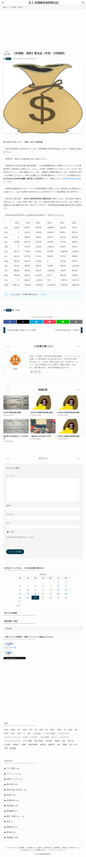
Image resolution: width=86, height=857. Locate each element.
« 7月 (18, 606)
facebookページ (73, 847)
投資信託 (16, 744)
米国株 (18, 310)
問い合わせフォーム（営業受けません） (34, 850)
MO (76, 730)
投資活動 (12, 806)
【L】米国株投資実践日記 (43, 2)
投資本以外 (13, 800)
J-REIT (59, 730)
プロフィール (14, 774)
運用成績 (13, 748)
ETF (30, 730)
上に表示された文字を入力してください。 (21, 537)
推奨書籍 (12, 811)
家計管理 (12, 784)
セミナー (54, 737)
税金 (58, 744)
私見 (10, 821)
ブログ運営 (13, 768)
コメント (10, 476)
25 (28, 597)
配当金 (8, 58)
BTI (19, 730)
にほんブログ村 (9, 648)
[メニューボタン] (2, 2)
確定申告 (51, 744)
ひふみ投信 (37, 733)
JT (65, 730)
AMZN (13, 730)
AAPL (6, 730)
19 (35, 594)
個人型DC (49, 741)
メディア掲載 (27, 741)
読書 (5, 748)
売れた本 (70, 741)
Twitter (64, 847)
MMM (70, 730)
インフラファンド (63, 733)
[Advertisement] (43, 26)
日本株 (23, 744)
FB (36, 730)
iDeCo (52, 730)
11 (28, 590)
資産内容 (12, 827)
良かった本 (73, 744)
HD (47, 730)
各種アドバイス (14, 779)
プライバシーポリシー (57, 850)
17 (20, 594)
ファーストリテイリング (12, 741)
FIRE (41, 730)
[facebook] (35, 371)
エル (15, 369)
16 (66, 590)
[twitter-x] (39, 371)
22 (58, 594)
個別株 (57, 741)
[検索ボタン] (83, 2)
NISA (13, 733)
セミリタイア (64, 737)
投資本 (11, 795)
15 (58, 590)
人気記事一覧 (30, 847)
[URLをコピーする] (76, 322)
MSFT (6, 733)
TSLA (19, 733)
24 (20, 597)
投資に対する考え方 (16, 790)
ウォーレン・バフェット (12, 737)
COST (25, 730)
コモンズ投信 (44, 737)
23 (66, 594)
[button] (9, 322)
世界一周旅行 (38, 741)
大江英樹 (7, 744)
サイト (8, 523)
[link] (31, 371)
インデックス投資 (49, 733)
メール (9, 514)
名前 (8, 505)
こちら (43, 294)
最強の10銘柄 (32, 744)
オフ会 (25, 737)
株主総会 (43, 744)
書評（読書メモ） (15, 816)
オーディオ (33, 737)
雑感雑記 (12, 837)
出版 (63, 741)
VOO (29, 733)
